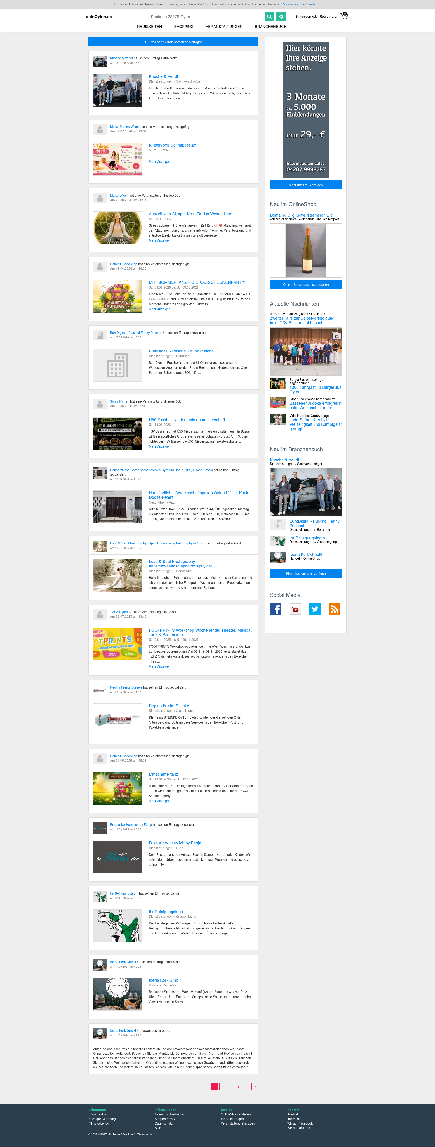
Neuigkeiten (149, 26)
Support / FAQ (165, 1118)
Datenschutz (164, 1123)
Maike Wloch (119, 195)
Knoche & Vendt (122, 58)
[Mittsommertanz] (117, 788)
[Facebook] (276, 609)
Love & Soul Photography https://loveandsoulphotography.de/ (154, 543)
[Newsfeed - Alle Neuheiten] (335, 609)
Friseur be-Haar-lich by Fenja (131, 824)
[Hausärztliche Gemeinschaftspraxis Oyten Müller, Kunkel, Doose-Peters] (117, 507)
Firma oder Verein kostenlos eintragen (175, 41)
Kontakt (292, 1114)
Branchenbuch (271, 26)
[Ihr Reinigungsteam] (117, 926)
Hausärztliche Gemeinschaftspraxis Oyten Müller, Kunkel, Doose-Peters (162, 469)
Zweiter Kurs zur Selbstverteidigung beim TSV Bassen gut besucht (302, 318)
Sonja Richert (120, 401)
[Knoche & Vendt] (117, 90)
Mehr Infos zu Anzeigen (306, 185)
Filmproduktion (99, 1123)
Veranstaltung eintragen (238, 1123)
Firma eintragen (232, 1118)
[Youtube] (296, 609)
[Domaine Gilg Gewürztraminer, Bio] (306, 250)
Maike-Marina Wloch (125, 126)
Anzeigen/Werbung (102, 1118)
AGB (158, 1127)
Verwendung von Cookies (299, 4)
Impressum (295, 1118)
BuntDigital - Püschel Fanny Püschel (136, 332)
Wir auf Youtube (298, 1127)
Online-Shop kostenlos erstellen (306, 284)
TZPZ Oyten (119, 611)
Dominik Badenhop (124, 264)
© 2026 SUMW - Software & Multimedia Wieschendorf (121, 1134)
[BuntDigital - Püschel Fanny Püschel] (117, 365)
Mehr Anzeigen (160, 161)
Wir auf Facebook (300, 1123)
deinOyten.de (99, 17)
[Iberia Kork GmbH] (117, 994)
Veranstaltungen (224, 26)
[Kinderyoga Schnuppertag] (117, 159)
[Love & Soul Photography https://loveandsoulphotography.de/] (117, 575)
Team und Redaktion (170, 1114)
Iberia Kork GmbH (123, 961)
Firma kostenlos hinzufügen (306, 573)
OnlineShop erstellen (236, 1114)
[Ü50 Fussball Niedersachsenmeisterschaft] (117, 434)
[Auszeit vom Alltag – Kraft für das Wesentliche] (117, 228)
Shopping (183, 26)
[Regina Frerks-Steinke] (117, 720)
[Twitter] (315, 609)
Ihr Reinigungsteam (124, 893)
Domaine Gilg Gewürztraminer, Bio (304, 216)
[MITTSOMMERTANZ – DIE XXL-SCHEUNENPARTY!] (117, 296)
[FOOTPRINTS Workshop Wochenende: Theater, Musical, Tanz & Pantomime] (117, 644)
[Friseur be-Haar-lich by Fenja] (117, 857)
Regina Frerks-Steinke (126, 687)
